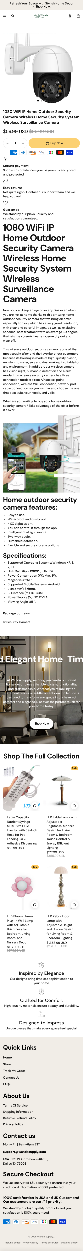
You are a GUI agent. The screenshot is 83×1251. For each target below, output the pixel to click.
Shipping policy (69, 1242)
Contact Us (11, 1078)
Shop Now (41, 723)
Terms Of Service (15, 1105)
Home (7, 1057)
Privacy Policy (13, 1124)
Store (7, 1064)
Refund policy (12, 1242)
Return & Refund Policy (19, 1118)
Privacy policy (30, 1242)
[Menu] (4, 15)
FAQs (6, 1084)
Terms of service (49, 1242)
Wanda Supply (45, 1236)
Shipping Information (18, 1112)
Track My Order (14, 1071)
